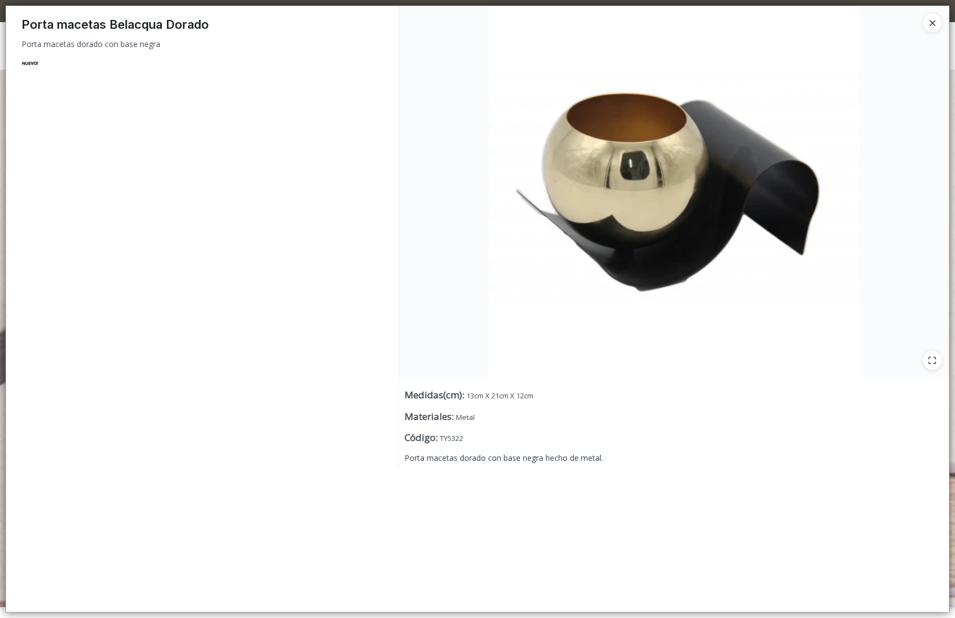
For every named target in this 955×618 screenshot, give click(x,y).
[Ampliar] (932, 360)
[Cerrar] (932, 23)
